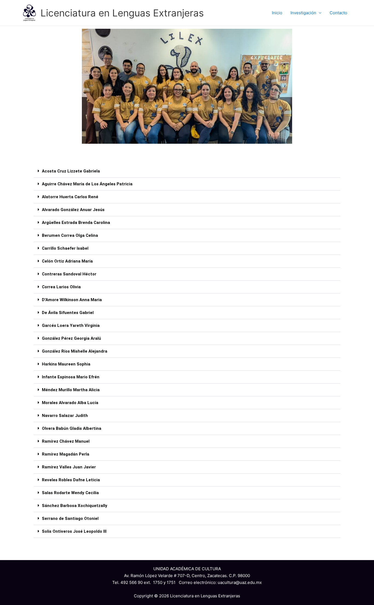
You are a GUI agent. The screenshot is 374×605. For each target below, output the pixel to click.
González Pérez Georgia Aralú (71, 338)
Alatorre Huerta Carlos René (70, 196)
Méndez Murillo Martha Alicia (71, 389)
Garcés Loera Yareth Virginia (71, 325)
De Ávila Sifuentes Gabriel (68, 312)
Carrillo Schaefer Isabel (65, 248)
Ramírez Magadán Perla (65, 454)
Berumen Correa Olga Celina (70, 235)
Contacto (338, 12)
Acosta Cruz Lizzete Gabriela (71, 171)
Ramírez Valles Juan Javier (69, 467)
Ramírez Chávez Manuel (66, 441)
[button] (187, 171)
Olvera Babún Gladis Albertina (71, 428)
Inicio (277, 12)
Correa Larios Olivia (61, 286)
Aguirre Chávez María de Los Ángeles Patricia (87, 184)
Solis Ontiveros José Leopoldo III (74, 531)
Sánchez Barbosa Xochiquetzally (74, 505)
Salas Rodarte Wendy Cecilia (70, 492)
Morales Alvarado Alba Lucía (70, 402)
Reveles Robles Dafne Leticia (71, 479)
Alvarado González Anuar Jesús (73, 209)
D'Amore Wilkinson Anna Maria (72, 299)
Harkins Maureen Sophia (66, 364)
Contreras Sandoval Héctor (69, 274)
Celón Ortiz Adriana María (67, 261)
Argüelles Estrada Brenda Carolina (76, 222)
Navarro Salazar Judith (65, 415)
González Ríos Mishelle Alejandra (74, 351)
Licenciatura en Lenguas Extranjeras (122, 13)
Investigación (303, 12)
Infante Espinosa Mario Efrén (70, 376)
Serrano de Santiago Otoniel (70, 518)
